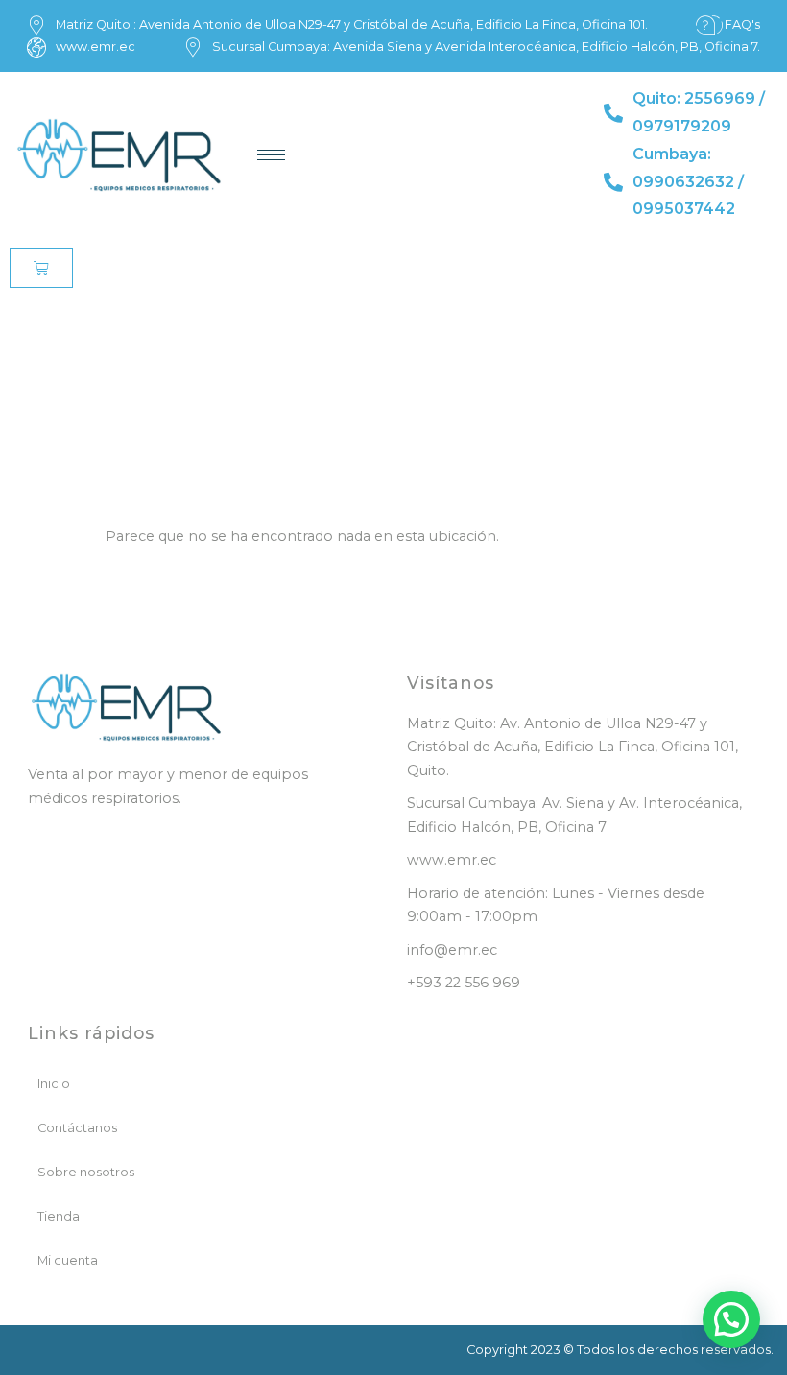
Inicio (53, 1084)
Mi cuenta (67, 1260)
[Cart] (41, 268)
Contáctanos (77, 1128)
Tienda (58, 1216)
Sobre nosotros (85, 1172)
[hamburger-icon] (271, 155)
